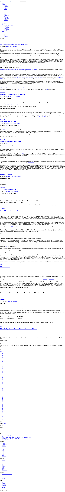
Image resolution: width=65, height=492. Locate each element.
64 (2, 412)
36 (2, 386)
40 (2, 390)
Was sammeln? (4, 475)
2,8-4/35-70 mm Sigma (25, 153)
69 (2, 416)
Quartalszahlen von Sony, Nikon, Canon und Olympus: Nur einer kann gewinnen (27, 220)
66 (2, 413)
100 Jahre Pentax (6, 129)
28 (2, 379)
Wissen (11, 46)
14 (2, 366)
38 (2, 388)
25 (2, 376)
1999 (3, 450)
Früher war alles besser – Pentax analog (10, 141)
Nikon (3, 467)
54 (2, 402)
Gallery (18, 89)
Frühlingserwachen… (6, 174)
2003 (3, 454)
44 (2, 393)
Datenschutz (4, 485)
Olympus (3, 468)
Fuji (3, 465)
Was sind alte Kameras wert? (7, 474)
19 (2, 370)
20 (2, 371)
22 (2, 373)
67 (2, 414)
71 (2, 418)
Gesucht (3, 462)
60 (2, 408)
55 (2, 403)
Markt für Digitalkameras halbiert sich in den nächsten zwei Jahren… (18, 329)
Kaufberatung (4, 476)
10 (2, 362)
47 (2, 396)
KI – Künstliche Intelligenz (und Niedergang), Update (14, 44)
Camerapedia (45, 279)
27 (2, 378)
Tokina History (51, 279)
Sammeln (14, 96)
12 (2, 364)
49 (2, 398)
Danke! (3, 483)
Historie (3, 460)
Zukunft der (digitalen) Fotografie (9, 210)
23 (2, 374)
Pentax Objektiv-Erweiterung (8, 121)
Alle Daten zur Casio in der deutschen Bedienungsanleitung (10, 104)
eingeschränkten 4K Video (38, 64)
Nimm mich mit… (5, 267)
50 (2, 399)
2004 (3, 455)
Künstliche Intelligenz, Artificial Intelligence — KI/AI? (11, 438)
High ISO (2, 299)
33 (2, 383)
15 (2, 367)
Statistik (3, 478)
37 (2, 387)
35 (2, 385)
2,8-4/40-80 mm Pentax (42, 116)
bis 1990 (3, 445)
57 (2, 405)
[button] (3, 4)
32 (2, 382)
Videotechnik (4, 444)
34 (2, 384)
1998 (3, 449)
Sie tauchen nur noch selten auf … (7, 436)
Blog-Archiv (4, 423)
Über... (3, 482)
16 (2, 368)
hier (47, 89)
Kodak (3, 466)
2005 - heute (4, 456)
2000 (3, 451)
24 (2, 375)
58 (2, 406)
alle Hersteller (4, 470)
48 (2, 397)
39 (2, 389)
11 (2, 363)
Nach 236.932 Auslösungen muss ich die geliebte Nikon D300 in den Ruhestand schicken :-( (17, 437)
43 (2, 392)
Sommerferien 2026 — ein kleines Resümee (9, 435)
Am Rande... (4, 477)
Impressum (4, 484)
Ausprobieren (15, 46)
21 (2, 372)
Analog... (3, 443)
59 (2, 407)
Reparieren (4, 430)
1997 (3, 448)
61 (2, 409)
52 (2, 401)
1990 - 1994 (4, 446)
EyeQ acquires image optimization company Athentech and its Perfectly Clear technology (28, 77)
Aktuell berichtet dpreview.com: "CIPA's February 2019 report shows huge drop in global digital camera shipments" (19, 69)
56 (2, 404)
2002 (3, 453)
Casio (3, 464)
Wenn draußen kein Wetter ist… (8, 189)
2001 (3, 452)
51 (2, 400)
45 (2, 394)
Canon (3, 463)
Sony (3, 469)
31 (2, 381)
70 (2, 417)
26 (2, 377)
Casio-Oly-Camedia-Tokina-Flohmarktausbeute (12, 94)
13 (2, 365)
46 (2, 395)
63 (2, 411)
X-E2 (12, 226)
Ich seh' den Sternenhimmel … (7, 439)
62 (2, 410)
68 (2, 415)
